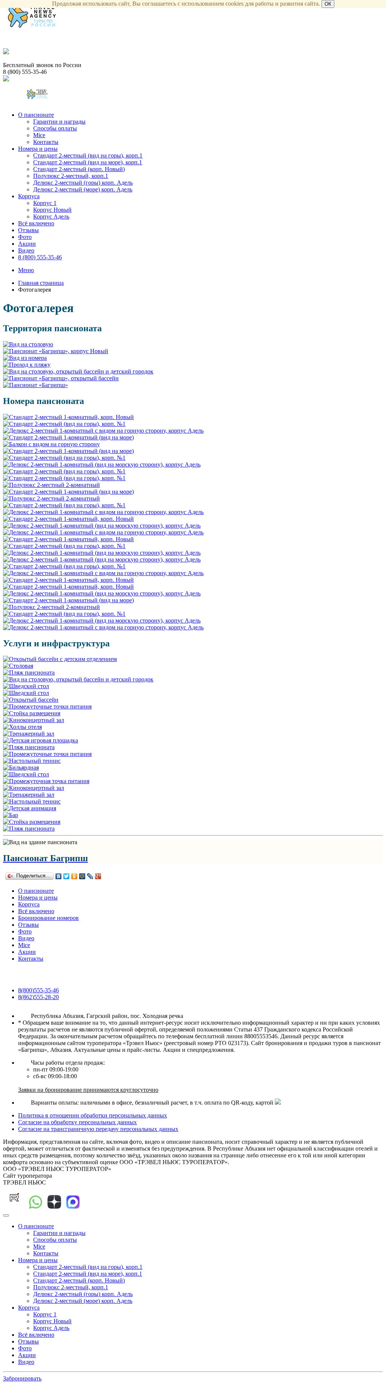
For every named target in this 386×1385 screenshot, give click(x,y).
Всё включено (36, 223)
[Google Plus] (98, 876)
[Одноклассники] (74, 876)
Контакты (45, 142)
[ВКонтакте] (59, 876)
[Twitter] (66, 876)
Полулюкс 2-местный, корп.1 (70, 176)
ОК (328, 4)
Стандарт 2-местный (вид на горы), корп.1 (87, 155)
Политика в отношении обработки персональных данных (92, 1115)
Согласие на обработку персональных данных (77, 1122)
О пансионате (36, 115)
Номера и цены (38, 148)
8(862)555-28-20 (38, 997)
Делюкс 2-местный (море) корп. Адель (82, 189)
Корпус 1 (45, 203)
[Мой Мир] (82, 876)
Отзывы (28, 230)
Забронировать (22, 1378)
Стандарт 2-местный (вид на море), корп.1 (87, 162)
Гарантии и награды (59, 121)
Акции (27, 243)
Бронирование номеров (48, 918)
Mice (39, 135)
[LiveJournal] (90, 876)
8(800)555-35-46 (38, 990)
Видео (26, 250)
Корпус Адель (51, 216)
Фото (25, 237)
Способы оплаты (55, 128)
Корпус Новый (52, 210)
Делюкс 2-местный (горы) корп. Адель (83, 182)
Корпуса (29, 196)
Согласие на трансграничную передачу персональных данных (98, 1129)
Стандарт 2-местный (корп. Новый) (79, 169)
